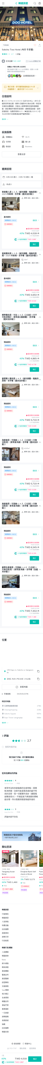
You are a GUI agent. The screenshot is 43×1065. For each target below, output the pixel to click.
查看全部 (21, 154)
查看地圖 (24, 687)
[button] (21, 88)
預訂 (34, 244)
